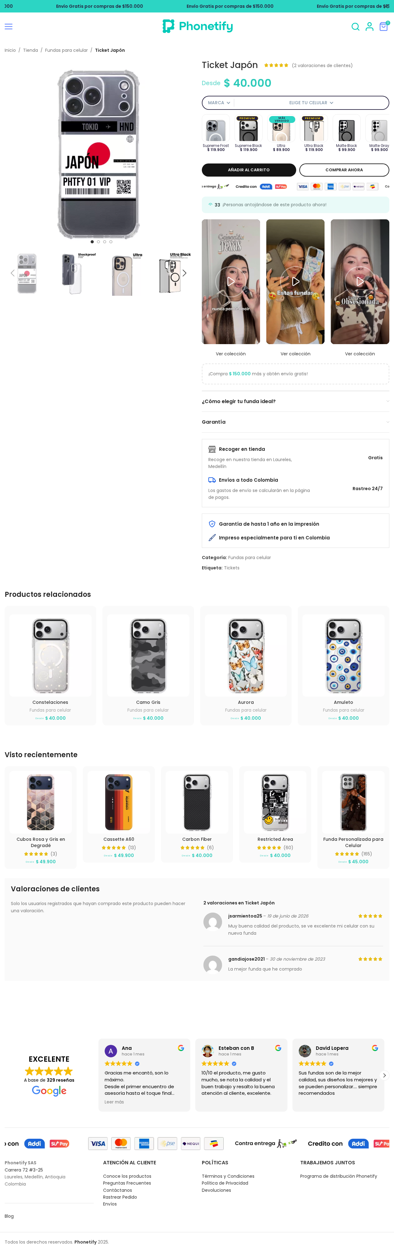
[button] (12, 273)
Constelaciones (50, 702)
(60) (288, 847)
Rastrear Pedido (120, 1197)
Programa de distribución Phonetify (338, 1176)
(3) (53, 854)
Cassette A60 (118, 839)
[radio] (216, 128)
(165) (366, 854)
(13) (132, 847)
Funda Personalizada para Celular (353, 842)
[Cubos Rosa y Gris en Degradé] (40, 802)
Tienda (30, 50)
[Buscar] (356, 26)
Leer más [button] (113, 1102)
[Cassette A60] (119, 802)
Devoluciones (216, 1190)
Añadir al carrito (249, 170)
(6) (210, 847)
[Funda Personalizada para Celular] (353, 802)
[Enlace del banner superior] (197, 6)
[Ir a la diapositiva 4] (110, 241)
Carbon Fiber (197, 839)
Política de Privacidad (225, 1183)
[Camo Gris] (148, 655)
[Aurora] (246, 655)
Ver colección (231, 354)
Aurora (246, 702)
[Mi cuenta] (370, 26)
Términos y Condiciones (228, 1176)
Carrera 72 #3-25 (24, 1170)
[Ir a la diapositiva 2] (98, 241)
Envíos (110, 1204)
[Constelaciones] (50, 655)
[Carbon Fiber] (197, 802)
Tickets (232, 568)
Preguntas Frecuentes (127, 1183)
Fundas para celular (66, 50)
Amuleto (343, 702)
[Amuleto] (343, 655)
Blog (9, 1216)
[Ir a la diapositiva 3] (104, 241)
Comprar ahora (344, 170)
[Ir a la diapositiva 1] (92, 241)
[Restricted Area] (275, 802)
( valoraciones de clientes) (322, 65)
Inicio (10, 50)
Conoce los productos (127, 1176)
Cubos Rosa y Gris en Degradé (41, 842)
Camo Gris (148, 702)
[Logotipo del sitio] (197, 34)
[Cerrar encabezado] (386, 6)
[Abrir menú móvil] (9, 26)
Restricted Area (275, 839)
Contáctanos (117, 1190)
